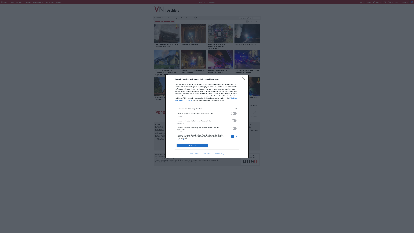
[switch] (234, 113)
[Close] (244, 79)
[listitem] (207, 109)
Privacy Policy (219, 154)
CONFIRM (192, 145)
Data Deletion (194, 154)
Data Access (207, 154)
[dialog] (207, 116)
